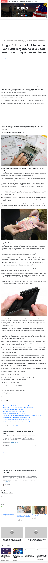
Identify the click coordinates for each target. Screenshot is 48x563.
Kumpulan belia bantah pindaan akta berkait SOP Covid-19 (16, 419)
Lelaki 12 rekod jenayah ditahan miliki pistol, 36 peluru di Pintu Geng (18, 557)
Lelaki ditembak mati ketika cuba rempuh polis (13, 409)
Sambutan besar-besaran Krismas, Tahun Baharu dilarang (15, 423)
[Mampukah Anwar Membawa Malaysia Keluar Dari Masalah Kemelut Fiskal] (6, 551)
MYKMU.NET (15, 425)
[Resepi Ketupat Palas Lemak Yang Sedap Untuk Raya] (42, 551)
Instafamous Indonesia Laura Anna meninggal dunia (14, 411)
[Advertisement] (24, 29)
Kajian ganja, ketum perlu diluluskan (11, 403)
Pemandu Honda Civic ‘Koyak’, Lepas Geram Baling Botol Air (16, 405)
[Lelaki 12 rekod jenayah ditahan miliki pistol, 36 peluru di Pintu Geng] (18, 551)
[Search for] (46, 18)
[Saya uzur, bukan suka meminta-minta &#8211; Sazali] (39, 510)
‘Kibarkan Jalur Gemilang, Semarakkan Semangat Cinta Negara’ (20, 1)
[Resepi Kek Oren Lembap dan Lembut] (30, 551)
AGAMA (8, 40)
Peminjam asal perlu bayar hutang (8, 514)
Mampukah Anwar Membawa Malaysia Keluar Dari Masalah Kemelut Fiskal (5, 557)
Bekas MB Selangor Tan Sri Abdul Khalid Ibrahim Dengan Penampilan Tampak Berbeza (22, 415)
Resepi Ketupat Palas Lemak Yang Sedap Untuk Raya (42, 556)
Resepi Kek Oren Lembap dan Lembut (29, 556)
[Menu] (1, 18)
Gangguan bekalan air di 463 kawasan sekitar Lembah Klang (16, 421)
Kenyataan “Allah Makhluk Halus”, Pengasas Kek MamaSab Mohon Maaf (18, 407)
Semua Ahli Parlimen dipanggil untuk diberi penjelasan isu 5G (16, 417)
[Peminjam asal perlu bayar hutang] (8, 510)
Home (4, 40)
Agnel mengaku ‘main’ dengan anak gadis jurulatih (14, 413)
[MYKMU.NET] (24, 10)
